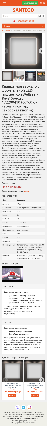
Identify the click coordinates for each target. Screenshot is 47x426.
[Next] (41, 51)
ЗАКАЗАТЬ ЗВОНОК (30, 3)
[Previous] (5, 51)
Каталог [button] (7, 26)
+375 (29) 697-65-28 (25, 21)
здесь (26, 191)
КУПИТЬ (12, 395)
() (43, 3)
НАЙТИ (41, 16)
